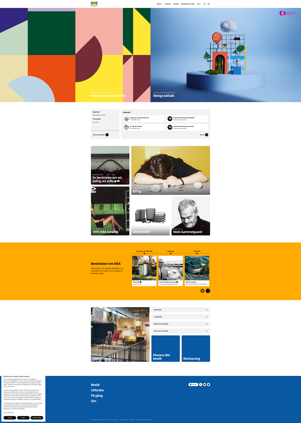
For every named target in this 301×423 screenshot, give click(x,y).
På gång (175, 4)
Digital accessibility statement (144, 420)
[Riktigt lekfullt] (225, 55)
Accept (10, 417)
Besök (95, 384)
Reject (23, 417)
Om (93, 401)
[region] (23, 398)
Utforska (168, 4)
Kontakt (132, 420)
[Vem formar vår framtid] (75, 55)
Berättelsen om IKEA (187, 4)
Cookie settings (113, 420)
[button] (204, 4)
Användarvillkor (124, 420)
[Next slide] (208, 291)
